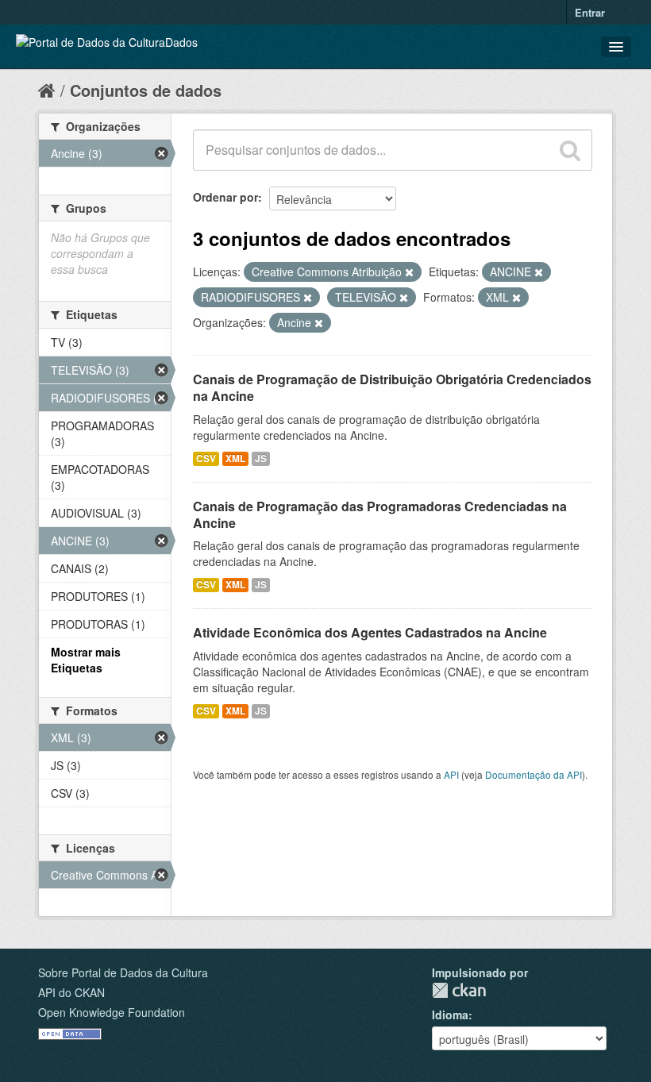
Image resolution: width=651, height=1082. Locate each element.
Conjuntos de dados (145, 90)
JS (261, 458)
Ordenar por (225, 197)
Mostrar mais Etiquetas (86, 660)
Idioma (450, 1014)
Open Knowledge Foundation (111, 1012)
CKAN (459, 990)
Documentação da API (533, 774)
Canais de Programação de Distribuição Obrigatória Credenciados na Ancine (392, 387)
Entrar (590, 12)
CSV (206, 458)
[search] (570, 150)
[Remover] (409, 272)
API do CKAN (71, 992)
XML (235, 458)
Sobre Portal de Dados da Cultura (123, 972)
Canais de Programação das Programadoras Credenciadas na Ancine (380, 514)
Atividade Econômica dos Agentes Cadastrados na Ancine (370, 632)
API (451, 774)
